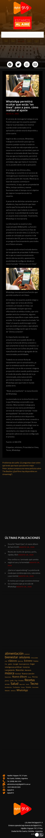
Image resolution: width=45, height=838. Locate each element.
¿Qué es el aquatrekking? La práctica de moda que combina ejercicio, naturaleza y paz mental (24, 573)
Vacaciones (35, 687)
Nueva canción (28, 673)
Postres (21, 680)
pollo (12, 680)
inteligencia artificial (13, 667)
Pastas (29, 677)
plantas (7, 680)
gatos (10, 664)
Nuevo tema (8, 677)
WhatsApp (16, 450)
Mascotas (20, 670)
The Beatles (16, 687)
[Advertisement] (22, 504)
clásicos (12, 660)
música (9, 673)
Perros (35, 676)
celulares (18, 447)
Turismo (28, 687)
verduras (13, 690)
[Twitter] (18, 64)
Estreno (28, 660)
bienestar (11, 657)
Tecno (8, 450)
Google (15, 664)
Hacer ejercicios (24, 664)
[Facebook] (10, 64)
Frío (6, 664)
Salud (14, 683)
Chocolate (34, 658)
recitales (7, 684)
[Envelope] (35, 64)
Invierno (26, 667)
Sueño (27, 684)
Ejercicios (20, 661)
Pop (16, 680)
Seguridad (22, 684)
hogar (32, 664)
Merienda (28, 670)
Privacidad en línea (30, 447)
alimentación (14, 653)
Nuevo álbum (19, 676)
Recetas (30, 679)
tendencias (8, 687)
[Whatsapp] (27, 64)
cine (6, 661)
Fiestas (35, 661)
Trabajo (23, 687)
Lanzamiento (10, 670)
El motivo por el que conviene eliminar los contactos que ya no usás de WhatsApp (23, 584)
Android (27, 654)
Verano (7, 690)
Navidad (18, 674)
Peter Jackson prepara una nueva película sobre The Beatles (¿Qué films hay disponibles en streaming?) (21, 471)
